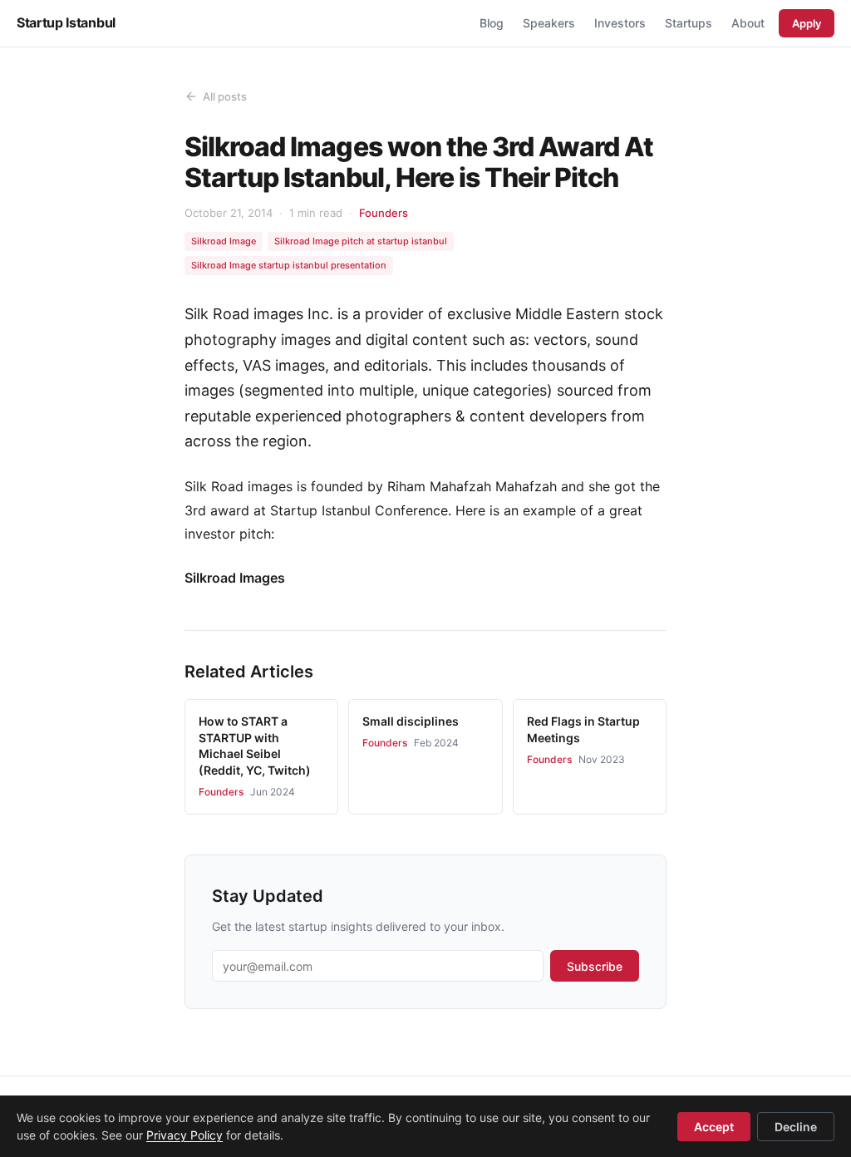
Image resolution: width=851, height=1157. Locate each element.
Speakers (549, 23)
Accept (714, 1127)
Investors (620, 23)
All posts (225, 96)
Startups (688, 23)
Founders (383, 212)
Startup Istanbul (66, 22)
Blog (492, 23)
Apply (806, 23)
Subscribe (594, 966)
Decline (796, 1127)
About (748, 23)
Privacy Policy (184, 1135)
